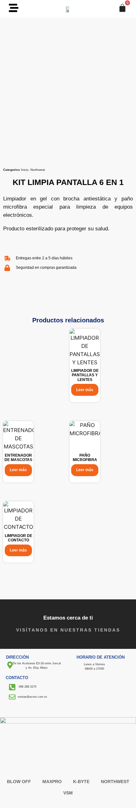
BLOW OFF (19, 781)
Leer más (84, 390)
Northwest (37, 169)
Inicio (24, 169)
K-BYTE (81, 781)
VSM (68, 792)
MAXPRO (52, 781)
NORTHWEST (115, 781)
